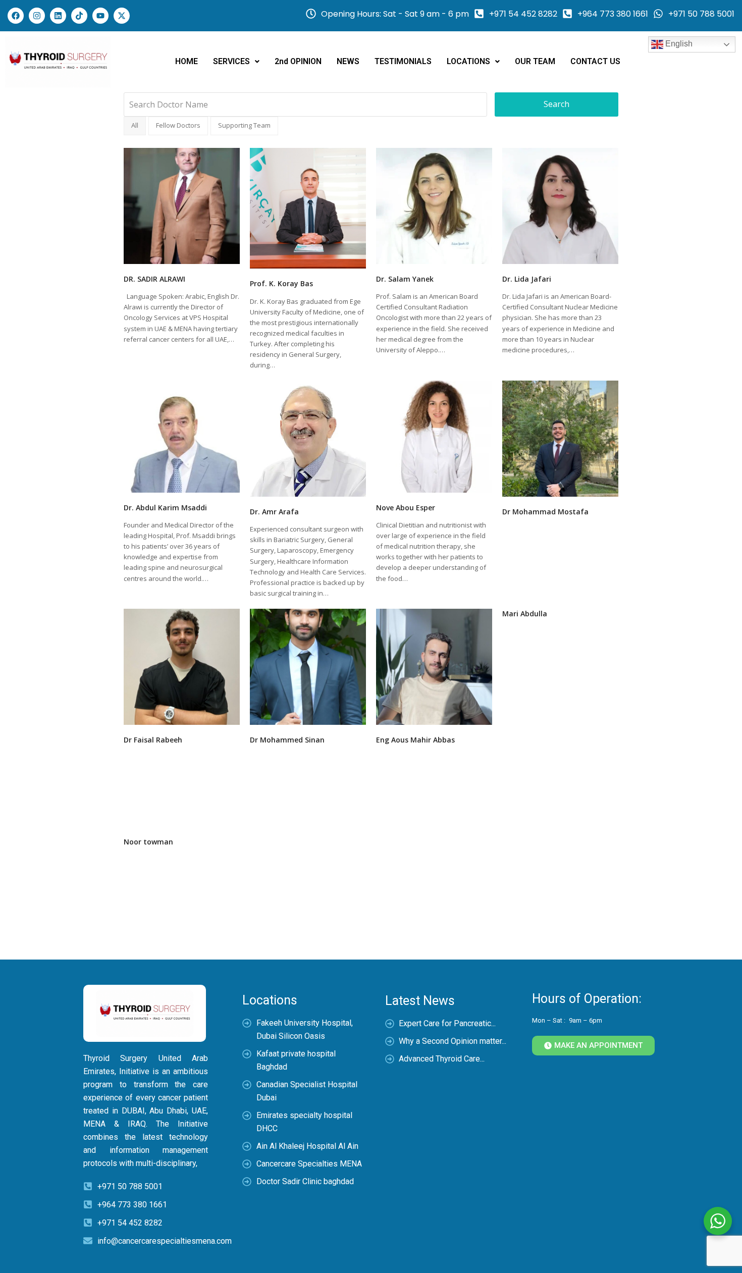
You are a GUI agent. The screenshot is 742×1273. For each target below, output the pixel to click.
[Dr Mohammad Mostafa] (560, 437)
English (678, 43)
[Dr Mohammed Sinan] (308, 665)
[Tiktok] (79, 16)
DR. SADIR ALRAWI (154, 279)
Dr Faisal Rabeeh (153, 740)
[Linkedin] (58, 16)
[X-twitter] (122, 16)
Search (556, 104)
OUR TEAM (535, 61)
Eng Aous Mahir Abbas (415, 740)
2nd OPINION (298, 61)
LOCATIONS (468, 61)
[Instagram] (37, 16)
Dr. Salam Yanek (405, 279)
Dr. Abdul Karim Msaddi (165, 507)
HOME (186, 61)
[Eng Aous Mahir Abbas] (434, 665)
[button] (236, 61)
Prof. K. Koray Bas (281, 283)
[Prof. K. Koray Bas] (308, 207)
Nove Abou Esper (405, 507)
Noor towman (148, 841)
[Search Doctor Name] (305, 104)
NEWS (348, 61)
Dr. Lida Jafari (526, 279)
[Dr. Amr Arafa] (308, 437)
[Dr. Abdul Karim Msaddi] (182, 435)
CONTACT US (595, 61)
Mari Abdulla (524, 613)
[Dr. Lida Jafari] (560, 204)
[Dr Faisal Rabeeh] (182, 665)
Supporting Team (244, 125)
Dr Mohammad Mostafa (545, 511)
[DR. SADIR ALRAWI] (182, 204)
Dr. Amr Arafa (274, 511)
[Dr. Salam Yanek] (434, 204)
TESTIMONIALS (403, 61)
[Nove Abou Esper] (434, 435)
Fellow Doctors (178, 125)
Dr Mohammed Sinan (287, 740)
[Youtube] (100, 16)
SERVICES (231, 61)
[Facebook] (16, 16)
